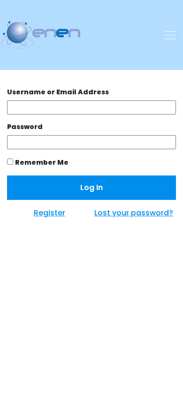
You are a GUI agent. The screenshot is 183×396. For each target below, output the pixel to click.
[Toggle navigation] (170, 35)
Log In (91, 187)
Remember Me (42, 162)
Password (25, 126)
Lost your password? (133, 212)
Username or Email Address (58, 92)
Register (49, 212)
